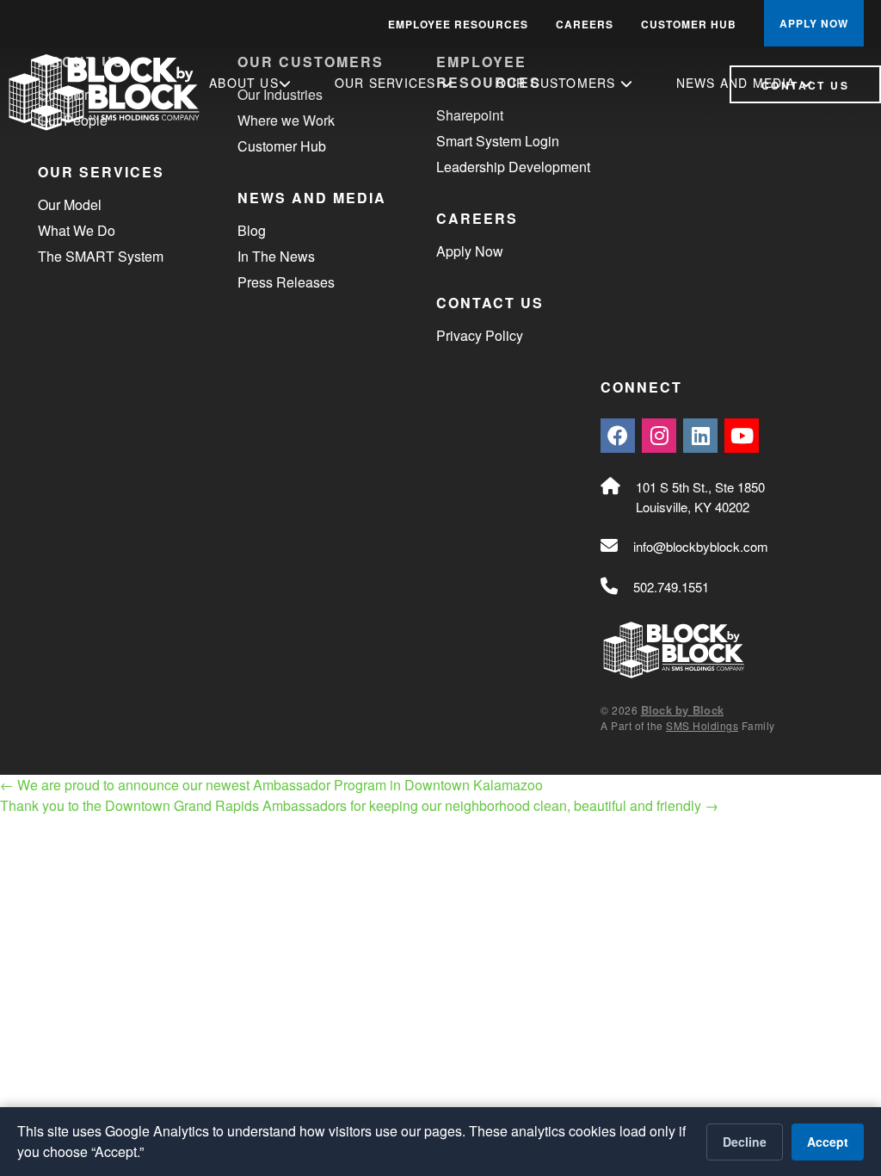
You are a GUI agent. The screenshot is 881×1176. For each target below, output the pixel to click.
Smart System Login (497, 141)
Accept (827, 1141)
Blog (251, 230)
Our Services (387, 82)
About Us (244, 82)
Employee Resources (458, 24)
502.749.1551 (671, 587)
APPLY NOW (813, 23)
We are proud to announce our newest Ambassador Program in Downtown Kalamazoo (271, 785)
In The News (276, 256)
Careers (584, 24)
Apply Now (469, 251)
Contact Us (805, 85)
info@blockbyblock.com (700, 546)
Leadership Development (513, 166)
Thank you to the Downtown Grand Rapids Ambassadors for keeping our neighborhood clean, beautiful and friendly (359, 805)
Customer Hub (688, 24)
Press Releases (286, 282)
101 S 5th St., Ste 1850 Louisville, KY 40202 (700, 497)
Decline (745, 1141)
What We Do (76, 230)
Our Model (70, 204)
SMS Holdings (702, 725)
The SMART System (100, 256)
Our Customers (558, 82)
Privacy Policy (479, 335)
